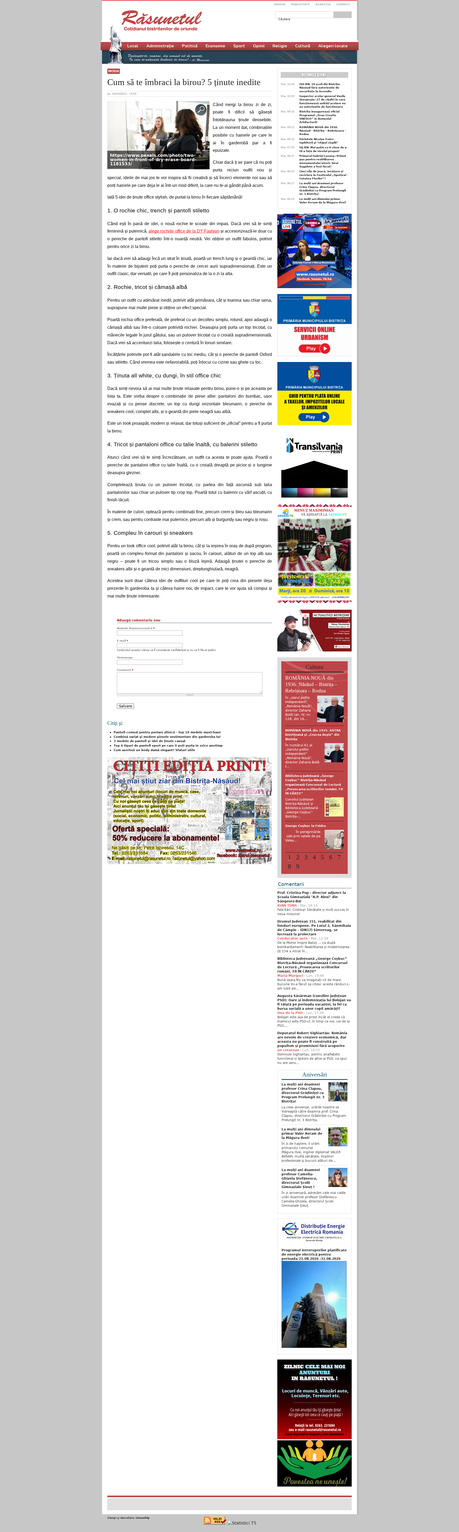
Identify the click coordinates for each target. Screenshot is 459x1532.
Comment (125, 669)
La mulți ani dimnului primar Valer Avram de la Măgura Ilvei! (322, 200)
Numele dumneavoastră (136, 628)
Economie (215, 46)
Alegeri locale (333, 46)
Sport (239, 46)
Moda (113, 71)
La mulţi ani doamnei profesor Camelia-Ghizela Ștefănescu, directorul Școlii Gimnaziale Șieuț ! (301, 1156)
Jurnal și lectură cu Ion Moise (309, 767)
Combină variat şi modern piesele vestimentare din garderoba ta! (167, 737)
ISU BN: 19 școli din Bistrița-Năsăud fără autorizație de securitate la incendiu (320, 88)
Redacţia (323, 4)
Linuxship (143, 1495)
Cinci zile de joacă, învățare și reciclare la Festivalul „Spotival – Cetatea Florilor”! (323, 175)
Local (132, 46)
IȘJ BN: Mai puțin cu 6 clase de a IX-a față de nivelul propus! (323, 149)
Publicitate (300, 4)
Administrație (160, 46)
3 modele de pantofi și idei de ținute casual (149, 741)
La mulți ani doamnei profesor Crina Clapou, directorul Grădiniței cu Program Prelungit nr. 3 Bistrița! (322, 188)
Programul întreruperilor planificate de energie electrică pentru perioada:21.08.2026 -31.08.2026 (314, 1232)
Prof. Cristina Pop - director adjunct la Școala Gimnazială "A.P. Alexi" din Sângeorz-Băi (311, 875)
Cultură (302, 46)
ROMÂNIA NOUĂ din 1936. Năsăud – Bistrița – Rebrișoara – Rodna (322, 131)
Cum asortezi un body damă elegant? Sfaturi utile (154, 750)
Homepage (125, 657)
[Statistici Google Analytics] (242, 1501)
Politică (190, 46)
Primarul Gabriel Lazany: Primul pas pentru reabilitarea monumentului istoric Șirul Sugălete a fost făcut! (322, 161)
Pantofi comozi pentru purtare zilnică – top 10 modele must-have (167, 732)
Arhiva (280, 4)
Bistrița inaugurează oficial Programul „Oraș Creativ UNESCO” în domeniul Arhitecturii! (319, 117)
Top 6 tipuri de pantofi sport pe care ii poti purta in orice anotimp (168, 745)
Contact (343, 4)
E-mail (122, 640)
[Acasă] (161, 20)
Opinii (259, 46)
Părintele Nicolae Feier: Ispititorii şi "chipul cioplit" (318, 141)
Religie (280, 46)
